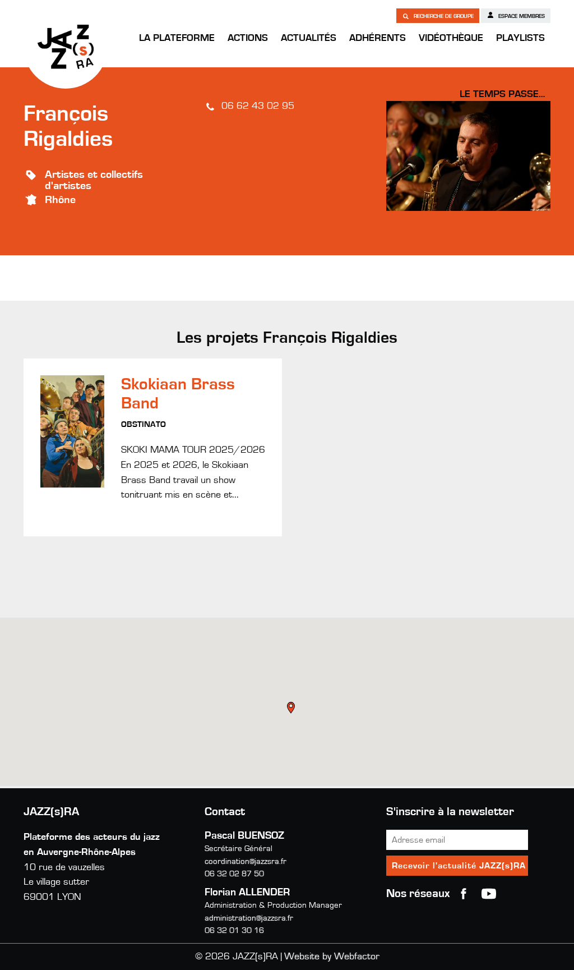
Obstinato (143, 424)
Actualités (308, 38)
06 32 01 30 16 (234, 930)
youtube (489, 893)
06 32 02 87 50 (234, 874)
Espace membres (521, 16)
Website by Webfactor (331, 956)
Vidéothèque (451, 38)
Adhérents (377, 38)
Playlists (520, 38)
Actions (248, 38)
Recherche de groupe (443, 16)
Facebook (463, 893)
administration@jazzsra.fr (249, 918)
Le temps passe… (502, 94)
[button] (292, 709)
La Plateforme (177, 38)
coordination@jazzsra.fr (245, 861)
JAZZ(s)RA (66, 46)
